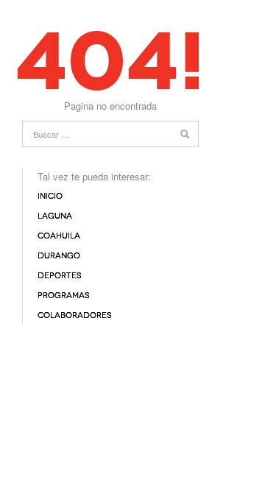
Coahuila (59, 236)
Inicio (50, 196)
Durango (59, 256)
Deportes (60, 275)
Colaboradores (75, 315)
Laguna (55, 216)
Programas (64, 295)
